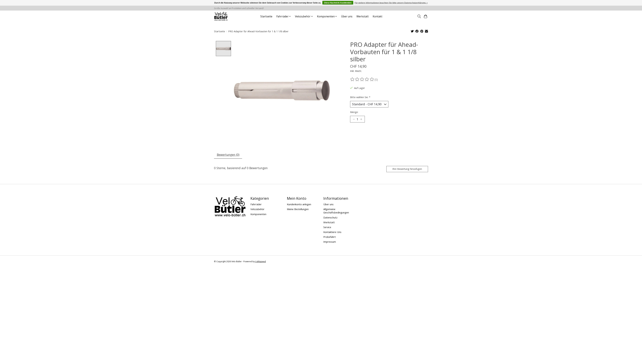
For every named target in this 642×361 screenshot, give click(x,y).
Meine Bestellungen (298, 209)
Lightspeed (260, 261)
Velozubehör (257, 209)
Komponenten (258, 214)
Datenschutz (330, 217)
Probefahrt (329, 236)
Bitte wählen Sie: (360, 97)
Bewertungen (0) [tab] (228, 155)
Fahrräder (256, 204)
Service (327, 227)
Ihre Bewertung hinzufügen (407, 168)
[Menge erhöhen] (361, 119)
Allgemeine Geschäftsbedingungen (336, 210)
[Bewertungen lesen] (362, 79)
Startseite (266, 16)
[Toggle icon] (419, 16)
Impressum (329, 241)
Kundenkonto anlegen (299, 204)
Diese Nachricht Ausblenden (337, 3)
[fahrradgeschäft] (221, 16)
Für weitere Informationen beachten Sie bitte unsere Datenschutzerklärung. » (391, 3)
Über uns (346, 16)
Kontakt (377, 16)
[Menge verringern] (353, 119)
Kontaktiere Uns (332, 232)
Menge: (354, 112)
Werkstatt (362, 16)
